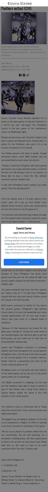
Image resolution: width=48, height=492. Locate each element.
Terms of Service (36, 237)
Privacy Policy (10, 243)
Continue (24, 262)
